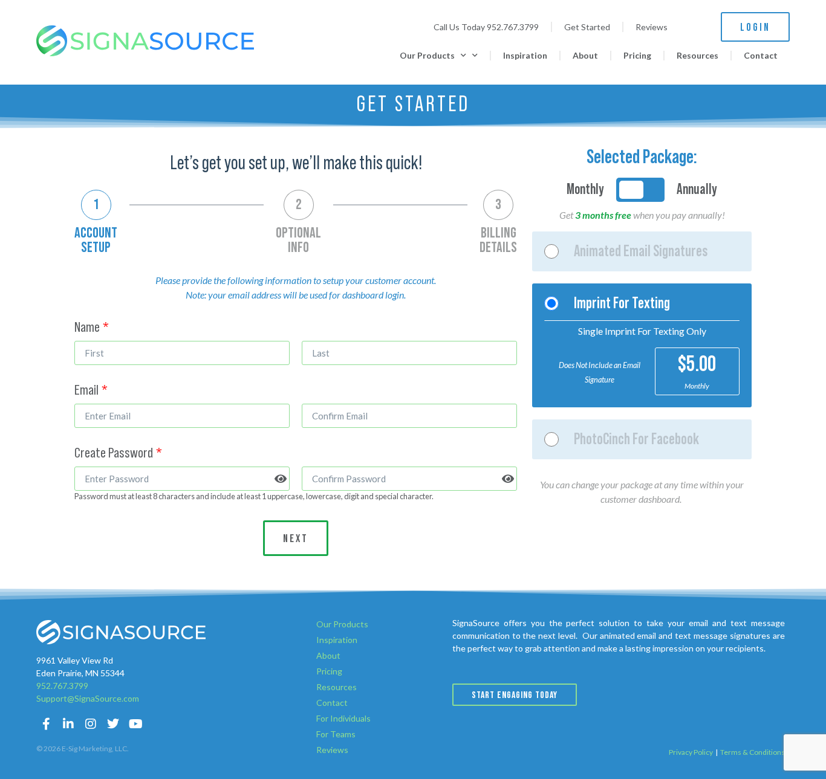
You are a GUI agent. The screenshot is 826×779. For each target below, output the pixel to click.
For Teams (336, 734)
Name (87, 327)
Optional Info (298, 240)
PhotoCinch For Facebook (636, 439)
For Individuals (343, 718)
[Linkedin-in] (68, 724)
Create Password (113, 453)
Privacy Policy (691, 752)
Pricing (637, 55)
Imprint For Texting (622, 303)
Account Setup (95, 240)
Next (295, 538)
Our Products (427, 55)
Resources (697, 55)
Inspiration (525, 55)
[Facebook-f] (46, 724)
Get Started (587, 27)
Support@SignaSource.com (87, 698)
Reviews (652, 27)
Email (86, 390)
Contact (761, 55)
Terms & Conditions (752, 752)
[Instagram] (90, 724)
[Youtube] (135, 724)
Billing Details (498, 240)
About (585, 55)
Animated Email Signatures (641, 251)
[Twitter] (113, 724)
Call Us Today (486, 27)
